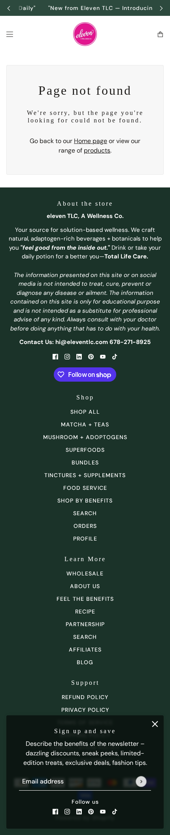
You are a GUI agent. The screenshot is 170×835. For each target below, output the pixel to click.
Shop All (85, 411)
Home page (90, 141)
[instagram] (67, 811)
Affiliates (85, 649)
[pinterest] (91, 811)
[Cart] (160, 34)
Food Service (85, 487)
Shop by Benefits (85, 500)
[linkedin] (79, 811)
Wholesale (85, 573)
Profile (85, 538)
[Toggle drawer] (9, 34)
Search (85, 636)
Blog (85, 662)
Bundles (85, 462)
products (97, 150)
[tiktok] (115, 811)
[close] (155, 724)
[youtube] (103, 811)
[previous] (8, 8)
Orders (85, 525)
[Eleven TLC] (85, 34)
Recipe (85, 611)
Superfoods (85, 449)
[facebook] (55, 811)
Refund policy (85, 697)
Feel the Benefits (85, 598)
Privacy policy (85, 709)
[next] (161, 8)
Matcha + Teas (85, 424)
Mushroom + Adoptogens (85, 437)
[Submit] (141, 781)
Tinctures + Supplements (85, 475)
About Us (85, 586)
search (85, 513)
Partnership (85, 624)
